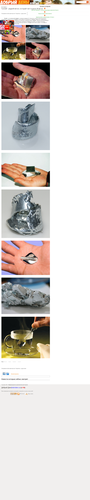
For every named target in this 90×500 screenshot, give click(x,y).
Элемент (14, 361)
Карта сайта (30, 393)
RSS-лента (22, 393)
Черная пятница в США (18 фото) (45, 13)
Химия (9, 361)
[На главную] (14, 2)
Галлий (15, 19)
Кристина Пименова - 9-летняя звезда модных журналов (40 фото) (45, 10)
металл (47, 20)
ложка (44, 22)
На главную (3, 7)
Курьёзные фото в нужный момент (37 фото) (45, 17)
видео (30, 22)
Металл (5, 361)
